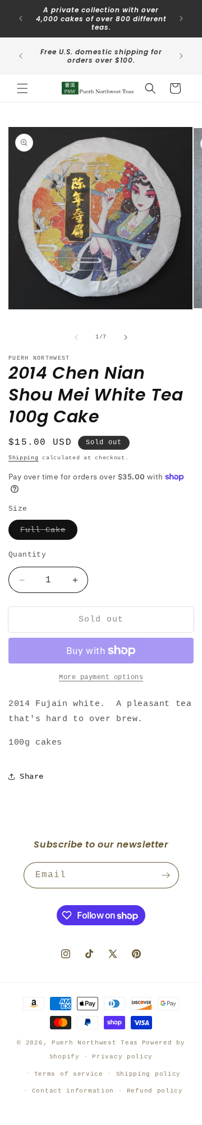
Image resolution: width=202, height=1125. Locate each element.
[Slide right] (125, 337)
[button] (22, 88)
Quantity (27, 554)
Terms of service (68, 1074)
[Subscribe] (166, 875)
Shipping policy (148, 1074)
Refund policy (155, 1091)
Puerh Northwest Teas (95, 1042)
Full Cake (48, 532)
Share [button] (32, 776)
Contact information (73, 1091)
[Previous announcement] (20, 18)
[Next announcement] (181, 18)
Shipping (23, 458)
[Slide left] (76, 337)
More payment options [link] (101, 677)
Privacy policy (122, 1056)
